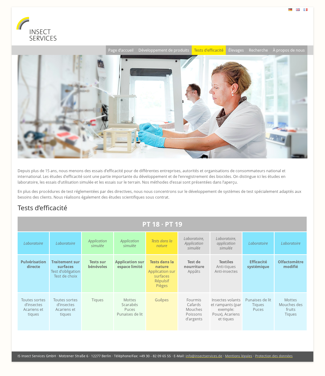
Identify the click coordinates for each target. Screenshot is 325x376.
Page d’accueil (120, 50)
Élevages (236, 50)
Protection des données (274, 356)
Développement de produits (163, 50)
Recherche (258, 50)
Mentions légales (238, 356)
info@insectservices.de (204, 356)
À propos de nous (289, 50)
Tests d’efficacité (208, 50)
